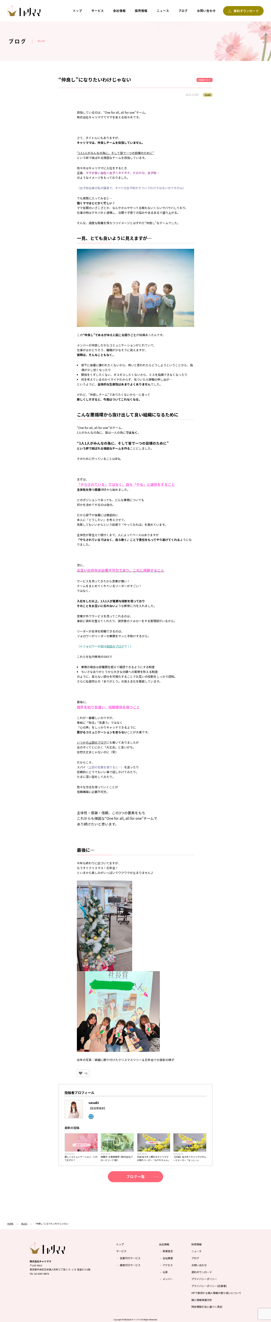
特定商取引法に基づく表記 (206, 1307)
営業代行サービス (130, 1258)
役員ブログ (205, 79)
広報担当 (129, 1150)
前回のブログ (115, 646)
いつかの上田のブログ (91, 742)
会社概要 (168, 1258)
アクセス (168, 1265)
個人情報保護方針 (201, 1300)
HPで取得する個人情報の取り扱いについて (216, 1293)
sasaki (94, 1150)
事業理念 (168, 1251)
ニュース (163, 10)
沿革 (165, 1272)
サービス (97, 10)
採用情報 (141, 10)
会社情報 (119, 10)
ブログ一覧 (135, 1176)
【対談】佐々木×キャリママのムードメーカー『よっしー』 (189, 1158)
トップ (77, 10)
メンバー (168, 1279)
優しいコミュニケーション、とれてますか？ (81, 1158)
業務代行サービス (130, 1265)
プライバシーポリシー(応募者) (209, 1286)
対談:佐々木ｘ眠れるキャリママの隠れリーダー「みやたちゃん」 (153, 1158)
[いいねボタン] (80, 1073)
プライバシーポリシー (204, 1279)
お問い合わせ (206, 10)
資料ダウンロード (201, 1272)
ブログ (183, 10)
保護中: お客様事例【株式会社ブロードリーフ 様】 (117, 1158)
